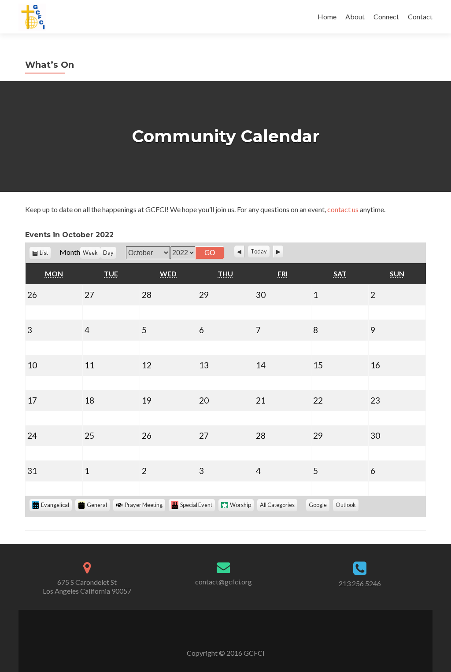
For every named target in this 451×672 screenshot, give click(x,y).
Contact (420, 16)
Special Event (196, 504)
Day (108, 252)
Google (319, 506)
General (97, 504)
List (45, 254)
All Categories (277, 504)
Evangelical (55, 504)
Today (259, 251)
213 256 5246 (360, 583)
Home (327, 16)
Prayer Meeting (144, 504)
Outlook (347, 506)
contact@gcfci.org (223, 581)
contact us (343, 209)
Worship (240, 504)
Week (90, 252)
